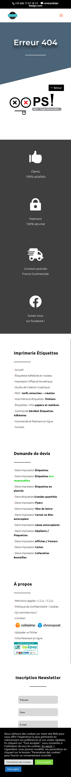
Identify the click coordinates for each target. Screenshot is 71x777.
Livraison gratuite (35, 268)
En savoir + (48, 746)
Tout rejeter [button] (13, 769)
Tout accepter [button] (44, 762)
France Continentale (35, 274)
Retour (58, 87)
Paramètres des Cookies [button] (18, 762)
